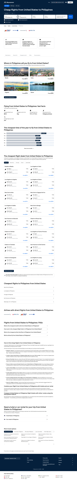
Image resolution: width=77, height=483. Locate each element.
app (45, 382)
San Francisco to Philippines (9, 298)
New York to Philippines (8, 287)
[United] (15, 30)
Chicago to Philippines (8, 294)
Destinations (7, 55)
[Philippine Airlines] (7, 30)
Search (70, 16)
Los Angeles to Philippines (9, 290)
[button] (7, 13)
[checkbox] (8, 432)
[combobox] (11, 17)
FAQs (30, 55)
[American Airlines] (23, 30)
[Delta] (31, 30)
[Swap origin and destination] (18, 17)
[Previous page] (4, 444)
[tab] (7, 6)
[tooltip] (13, 13)
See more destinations (9, 97)
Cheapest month (23, 55)
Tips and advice (37, 55)
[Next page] (53, 444)
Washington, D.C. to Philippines (10, 301)
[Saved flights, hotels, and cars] (66, 2)
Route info (15, 55)
